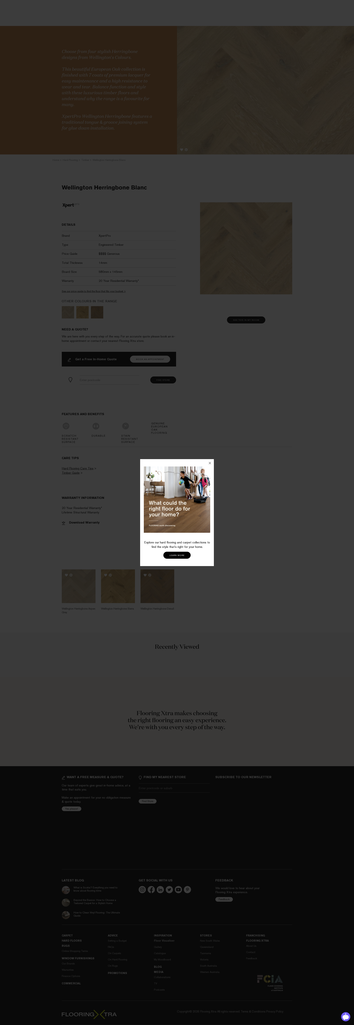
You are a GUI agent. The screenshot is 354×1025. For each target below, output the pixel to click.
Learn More (177, 555)
